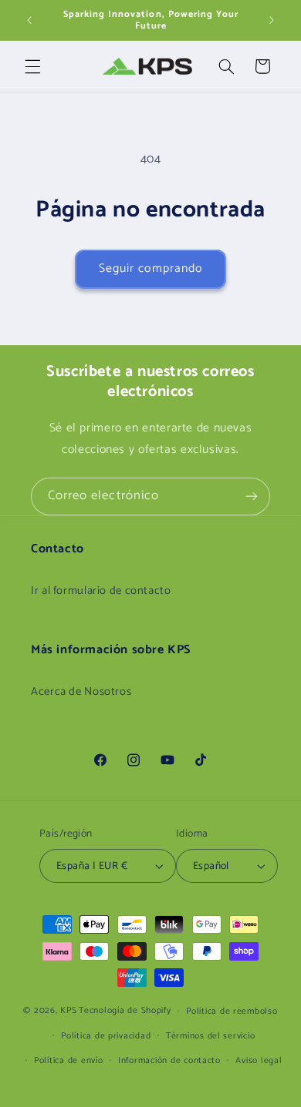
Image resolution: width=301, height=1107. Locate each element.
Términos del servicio (210, 1035)
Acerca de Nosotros (81, 692)
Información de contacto (169, 1060)
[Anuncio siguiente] (272, 20)
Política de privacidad (105, 1035)
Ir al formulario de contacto (101, 591)
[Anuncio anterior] (29, 20)
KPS (68, 1010)
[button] (32, 66)
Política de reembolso (231, 1011)
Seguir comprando (150, 269)
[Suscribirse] (251, 496)
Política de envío (68, 1060)
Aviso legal (258, 1060)
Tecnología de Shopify (125, 1010)
